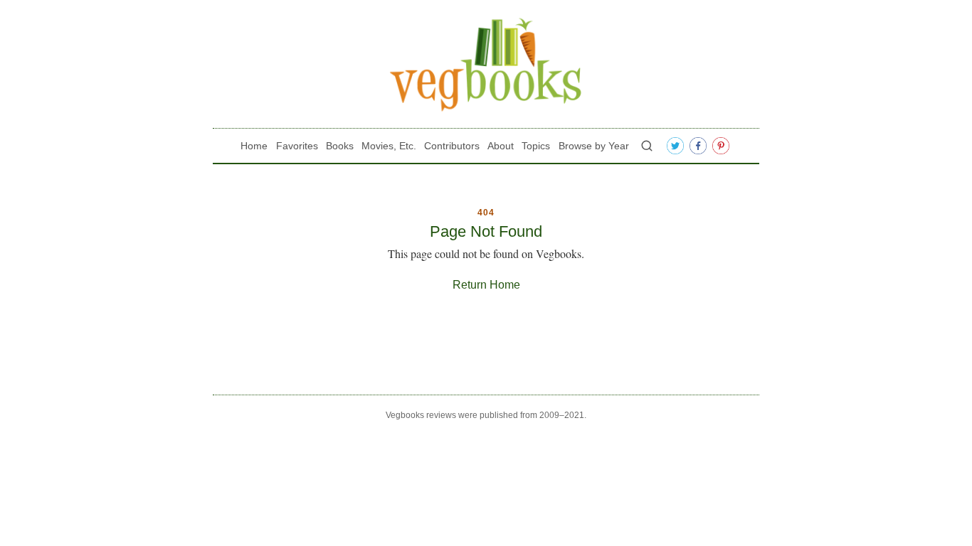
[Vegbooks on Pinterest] (720, 146)
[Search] (647, 146)
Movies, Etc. (388, 145)
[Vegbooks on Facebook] (698, 146)
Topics (536, 145)
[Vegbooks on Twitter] (675, 146)
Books (340, 145)
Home (254, 145)
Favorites (297, 145)
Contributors (452, 145)
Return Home (486, 285)
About (500, 145)
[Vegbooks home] (486, 65)
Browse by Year (594, 145)
